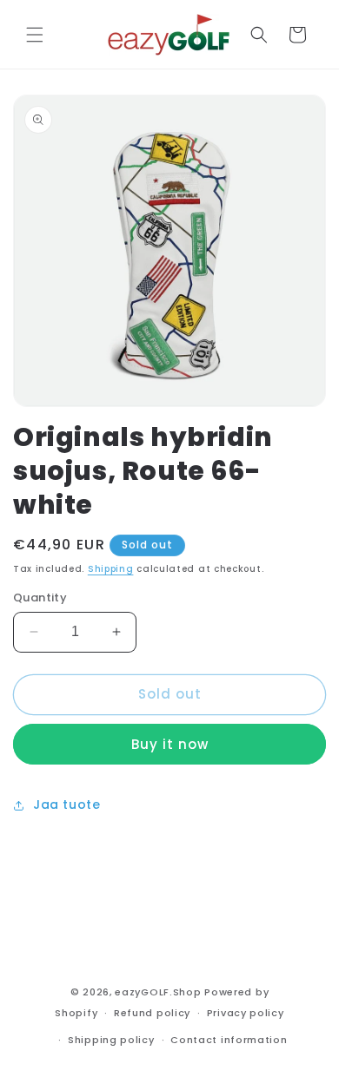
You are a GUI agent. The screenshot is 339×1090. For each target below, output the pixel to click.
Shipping (111, 568)
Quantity (40, 597)
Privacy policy (245, 1013)
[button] (35, 35)
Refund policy (152, 1013)
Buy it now (170, 744)
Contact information (228, 1040)
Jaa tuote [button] (66, 804)
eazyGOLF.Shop (158, 992)
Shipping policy (111, 1040)
